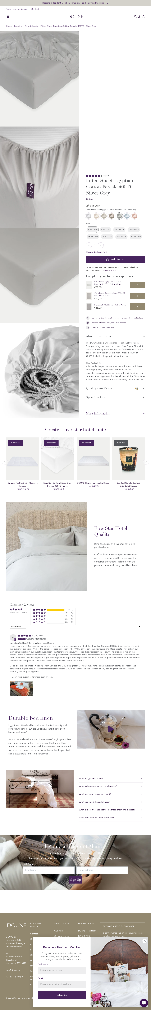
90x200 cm (92, 230)
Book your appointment (17, 9)
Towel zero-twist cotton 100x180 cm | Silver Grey (109, 294)
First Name (28, 864)
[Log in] (139, 16)
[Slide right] (5, 462)
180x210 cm (107, 237)
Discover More (109, 270)
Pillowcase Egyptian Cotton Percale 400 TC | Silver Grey (107, 283)
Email (40, 978)
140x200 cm (119, 230)
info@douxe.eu (13, 970)
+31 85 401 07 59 (14, 977)
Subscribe (62, 995)
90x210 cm (105, 230)
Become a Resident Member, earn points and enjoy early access (73, 3)
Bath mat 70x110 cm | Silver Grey (110, 305)
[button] (8, 16)
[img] (24, 636)
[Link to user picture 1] (21, 689)
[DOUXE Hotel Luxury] (75, 16)
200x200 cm (121, 237)
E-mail (79, 864)
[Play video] (111, 729)
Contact (35, 9)
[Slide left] (146, 462)
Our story (58, 931)
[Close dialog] (144, 941)
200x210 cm (136, 237)
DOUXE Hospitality (87, 931)
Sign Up (75, 879)
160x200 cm (134, 230)
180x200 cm (93, 237)
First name (43, 964)
